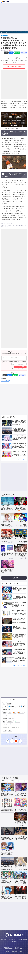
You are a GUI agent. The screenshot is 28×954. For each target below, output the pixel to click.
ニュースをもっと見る (20, 459)
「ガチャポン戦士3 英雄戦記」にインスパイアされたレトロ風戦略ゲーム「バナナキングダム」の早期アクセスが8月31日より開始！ (20, 540)
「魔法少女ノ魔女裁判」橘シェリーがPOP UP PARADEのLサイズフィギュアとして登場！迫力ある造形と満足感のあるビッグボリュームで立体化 (7, 898)
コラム (4, 724)
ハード (23, 706)
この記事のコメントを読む (15, 66)
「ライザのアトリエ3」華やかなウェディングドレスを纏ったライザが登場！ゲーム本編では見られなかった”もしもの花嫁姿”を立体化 (7, 524)
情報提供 (20, 939)
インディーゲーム (4, 35)
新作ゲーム (4, 780)
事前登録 (9, 703)
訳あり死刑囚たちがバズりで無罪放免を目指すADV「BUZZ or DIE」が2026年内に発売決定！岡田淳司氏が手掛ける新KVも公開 (20, 508)
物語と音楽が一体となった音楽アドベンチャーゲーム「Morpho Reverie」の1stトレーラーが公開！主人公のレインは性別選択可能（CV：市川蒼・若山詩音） (20, 868)
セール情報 (11, 780)
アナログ (18, 706)
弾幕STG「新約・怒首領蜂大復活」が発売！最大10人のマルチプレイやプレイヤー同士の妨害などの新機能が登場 (21, 556)
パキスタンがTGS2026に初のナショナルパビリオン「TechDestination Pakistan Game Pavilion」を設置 (7, 556)
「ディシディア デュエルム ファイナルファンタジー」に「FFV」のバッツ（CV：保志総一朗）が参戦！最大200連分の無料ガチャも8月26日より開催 (20, 795)
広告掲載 (25, 939)
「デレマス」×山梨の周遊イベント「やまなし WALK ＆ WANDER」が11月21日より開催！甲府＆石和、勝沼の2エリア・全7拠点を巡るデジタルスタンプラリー (7, 809)
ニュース (5, 32)
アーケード (12, 706)
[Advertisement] (14, 17)
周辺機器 (5, 709)
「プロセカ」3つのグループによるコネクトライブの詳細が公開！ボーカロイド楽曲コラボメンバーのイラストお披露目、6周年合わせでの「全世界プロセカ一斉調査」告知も (21, 810)
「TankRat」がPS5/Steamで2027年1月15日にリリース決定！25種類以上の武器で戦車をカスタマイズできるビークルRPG (7, 838)
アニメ (4, 715)
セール (4, 730)
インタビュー (18, 721)
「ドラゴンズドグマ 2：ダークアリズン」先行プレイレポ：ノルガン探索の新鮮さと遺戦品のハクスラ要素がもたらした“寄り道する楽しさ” (7, 509)
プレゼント (10, 730)
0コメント (11, 50)
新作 (4, 703)
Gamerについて (4, 939)
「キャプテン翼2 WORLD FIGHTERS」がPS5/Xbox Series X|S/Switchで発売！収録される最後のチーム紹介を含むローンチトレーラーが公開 (21, 524)
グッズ (15, 712)
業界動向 (5, 718)
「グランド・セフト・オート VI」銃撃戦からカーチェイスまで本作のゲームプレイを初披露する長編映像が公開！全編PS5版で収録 (7, 868)
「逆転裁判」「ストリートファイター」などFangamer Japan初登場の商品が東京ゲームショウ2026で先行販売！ (7, 794)
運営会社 (14, 941)
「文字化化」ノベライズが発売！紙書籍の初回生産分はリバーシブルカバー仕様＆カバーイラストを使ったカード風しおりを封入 (20, 897)
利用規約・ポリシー (13, 939)
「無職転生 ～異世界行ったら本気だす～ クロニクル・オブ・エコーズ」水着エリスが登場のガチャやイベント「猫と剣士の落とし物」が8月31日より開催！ (7, 540)
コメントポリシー (8, 354)
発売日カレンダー (6, 727)
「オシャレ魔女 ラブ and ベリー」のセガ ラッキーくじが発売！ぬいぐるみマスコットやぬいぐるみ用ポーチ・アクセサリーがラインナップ (7, 854)
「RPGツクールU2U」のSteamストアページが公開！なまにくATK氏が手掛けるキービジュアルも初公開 (21, 882)
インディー (5, 706)
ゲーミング (11, 709)
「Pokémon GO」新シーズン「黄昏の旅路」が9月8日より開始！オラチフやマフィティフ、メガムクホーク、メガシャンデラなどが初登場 (21, 824)
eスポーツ (11, 718)
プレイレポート (10, 721)
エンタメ (10, 712)
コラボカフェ (21, 712)
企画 (9, 724)
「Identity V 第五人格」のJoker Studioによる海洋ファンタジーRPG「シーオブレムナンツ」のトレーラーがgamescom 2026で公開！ (7, 572)
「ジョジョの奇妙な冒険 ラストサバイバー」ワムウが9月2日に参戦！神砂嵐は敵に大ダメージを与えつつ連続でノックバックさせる (21, 838)
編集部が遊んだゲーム (16, 727)
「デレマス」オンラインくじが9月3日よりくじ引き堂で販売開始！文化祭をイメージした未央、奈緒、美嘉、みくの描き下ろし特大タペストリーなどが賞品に (7, 883)
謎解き (4, 712)
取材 (4, 721)
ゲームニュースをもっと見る (19, 665)
